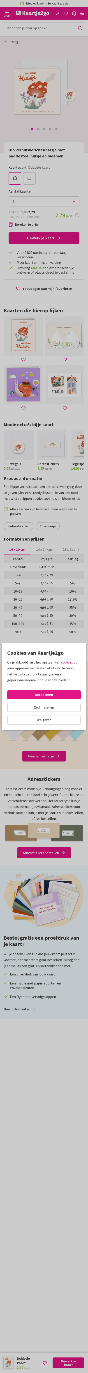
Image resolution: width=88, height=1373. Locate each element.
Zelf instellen (44, 707)
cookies (67, 662)
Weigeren (44, 720)
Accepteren (44, 694)
